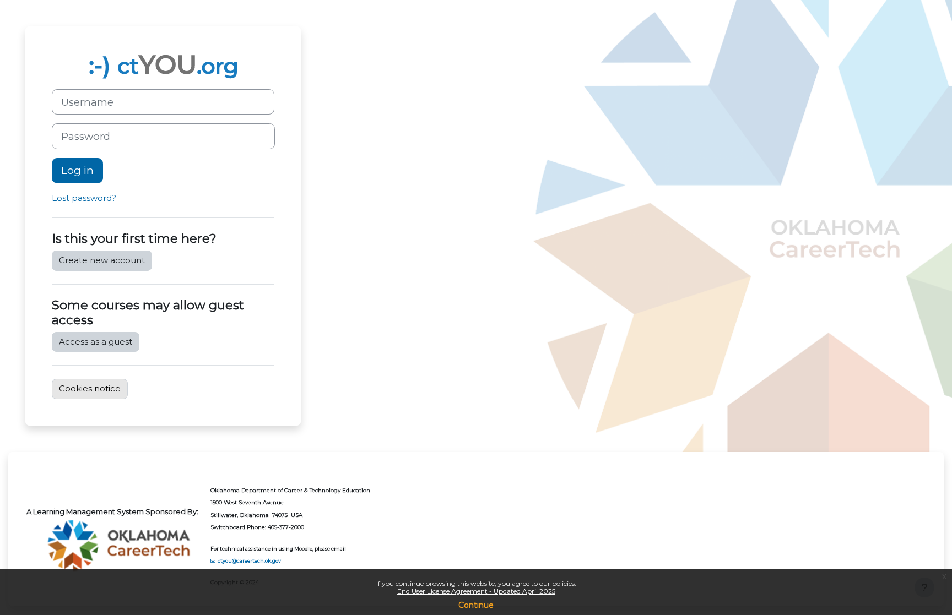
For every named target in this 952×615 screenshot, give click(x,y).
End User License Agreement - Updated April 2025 (476, 591)
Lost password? (84, 198)
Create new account (102, 260)
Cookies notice (90, 388)
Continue (476, 605)
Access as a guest (95, 341)
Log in (77, 170)
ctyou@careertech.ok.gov (249, 561)
